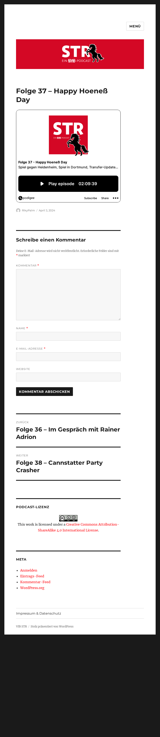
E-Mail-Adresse (31, 348)
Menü (135, 26)
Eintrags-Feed (32, 576)
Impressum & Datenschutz (38, 613)
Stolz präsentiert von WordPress (52, 626)
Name (22, 328)
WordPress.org (32, 588)
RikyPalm (28, 210)
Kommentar (27, 265)
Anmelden (28, 570)
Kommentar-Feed (35, 582)
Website (23, 369)
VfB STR (21, 626)
